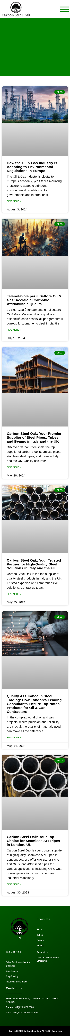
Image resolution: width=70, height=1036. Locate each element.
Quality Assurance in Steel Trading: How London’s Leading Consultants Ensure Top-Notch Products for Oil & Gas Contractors (34, 704)
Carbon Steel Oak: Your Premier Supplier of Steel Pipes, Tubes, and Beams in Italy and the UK (34, 437)
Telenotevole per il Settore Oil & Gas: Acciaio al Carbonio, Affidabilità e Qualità (34, 300)
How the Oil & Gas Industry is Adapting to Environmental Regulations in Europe (32, 167)
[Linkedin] (20, 938)
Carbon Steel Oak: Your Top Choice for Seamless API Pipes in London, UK (33, 841)
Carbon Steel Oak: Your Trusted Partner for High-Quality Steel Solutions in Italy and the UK (34, 564)
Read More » (14, 201)
